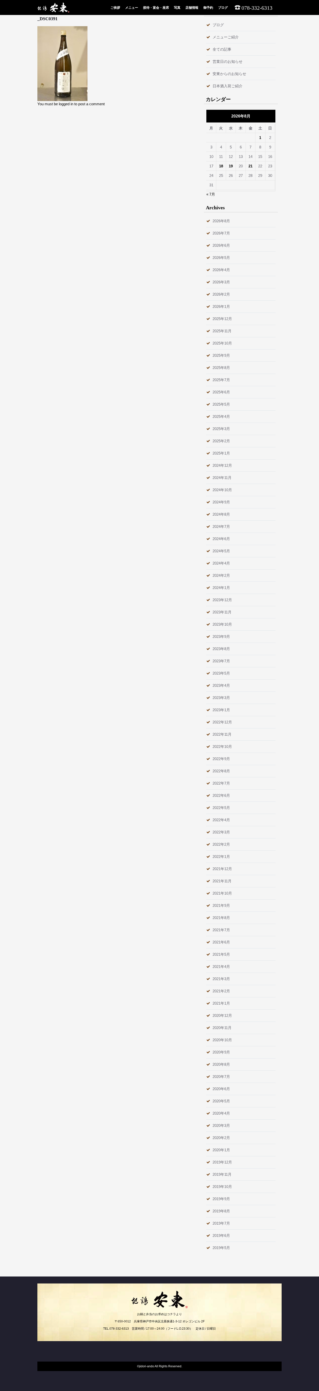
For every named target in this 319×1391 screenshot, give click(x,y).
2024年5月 (221, 551)
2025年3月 (221, 429)
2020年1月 (221, 1150)
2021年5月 (221, 954)
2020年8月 (221, 1064)
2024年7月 (221, 526)
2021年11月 (222, 881)
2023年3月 (221, 698)
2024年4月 (221, 563)
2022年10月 (222, 746)
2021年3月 (221, 979)
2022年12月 (222, 722)
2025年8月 (221, 367)
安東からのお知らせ (229, 74)
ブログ (223, 7)
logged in (66, 104)
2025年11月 (222, 331)
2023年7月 (221, 661)
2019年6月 (221, 1235)
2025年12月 (222, 319)
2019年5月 (221, 1248)
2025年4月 (221, 416)
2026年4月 (221, 270)
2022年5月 (221, 808)
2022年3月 (221, 832)
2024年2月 (221, 575)
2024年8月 (221, 514)
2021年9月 (221, 905)
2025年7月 (221, 380)
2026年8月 (221, 221)
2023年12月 (222, 600)
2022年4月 (221, 820)
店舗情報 (191, 7)
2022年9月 (221, 759)
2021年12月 (222, 869)
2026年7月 (221, 233)
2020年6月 (221, 1089)
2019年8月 (221, 1211)
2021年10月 (222, 893)
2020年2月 (221, 1138)
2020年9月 (221, 1052)
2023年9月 (221, 636)
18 (221, 166)
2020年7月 (221, 1076)
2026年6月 (221, 245)
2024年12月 (222, 465)
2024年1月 (221, 587)
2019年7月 (221, 1223)
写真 (177, 7)
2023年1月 (221, 710)
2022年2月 (221, 844)
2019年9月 (221, 1199)
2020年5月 (221, 1101)
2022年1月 (221, 856)
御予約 (208, 7)
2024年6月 (221, 539)
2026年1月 (221, 306)
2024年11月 (222, 477)
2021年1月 (221, 1003)
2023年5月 (221, 673)
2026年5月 (221, 257)
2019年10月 (222, 1186)
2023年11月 (222, 612)
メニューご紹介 (226, 37)
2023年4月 (221, 685)
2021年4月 (221, 966)
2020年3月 (221, 1125)
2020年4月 (221, 1113)
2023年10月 (222, 624)
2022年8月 (221, 771)
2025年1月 (221, 453)
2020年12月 (222, 1015)
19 (231, 166)
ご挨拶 (115, 7)
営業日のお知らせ (227, 61)
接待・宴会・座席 (156, 7)
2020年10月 (222, 1040)
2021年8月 (221, 918)
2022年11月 (222, 734)
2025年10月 (222, 343)
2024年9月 (221, 502)
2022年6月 (221, 795)
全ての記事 (222, 49)
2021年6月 (221, 942)
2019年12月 (222, 1162)
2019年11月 (222, 1174)
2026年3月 (221, 282)
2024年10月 (222, 490)
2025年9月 (221, 355)
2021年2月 (221, 991)
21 (250, 166)
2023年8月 (221, 649)
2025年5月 (221, 404)
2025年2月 (221, 441)
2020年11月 (222, 1028)
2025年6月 (221, 392)
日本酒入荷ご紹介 (227, 86)
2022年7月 (221, 783)
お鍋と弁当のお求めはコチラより (159, 1314)
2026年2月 (221, 294)
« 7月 (210, 194)
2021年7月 (221, 930)
